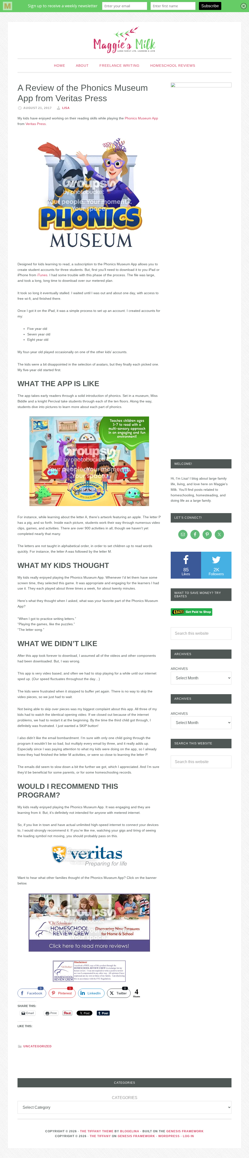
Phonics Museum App (141, 118)
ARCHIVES (179, 669)
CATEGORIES (124, 1098)
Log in (188, 1136)
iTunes (42, 275)
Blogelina (129, 1131)
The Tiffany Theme (97, 1131)
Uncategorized (37, 1046)
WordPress (169, 1136)
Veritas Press (36, 124)
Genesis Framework (185, 1131)
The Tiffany (100, 1136)
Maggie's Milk (124, 40)
